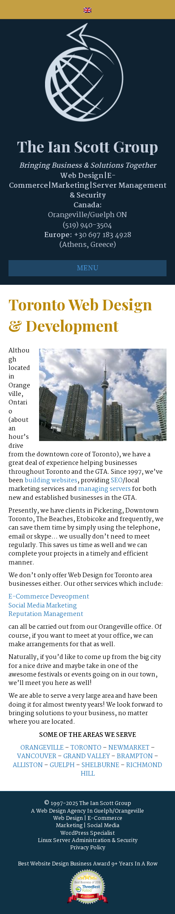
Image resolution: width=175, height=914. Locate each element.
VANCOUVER (36, 756)
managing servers (104, 489)
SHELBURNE (100, 765)
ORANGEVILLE (42, 748)
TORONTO (86, 748)
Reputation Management (45, 614)
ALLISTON (28, 765)
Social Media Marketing (42, 606)
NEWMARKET (129, 748)
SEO (117, 481)
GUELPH (62, 765)
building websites (51, 481)
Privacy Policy (87, 847)
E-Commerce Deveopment (48, 597)
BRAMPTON (135, 756)
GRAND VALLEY (86, 756)
